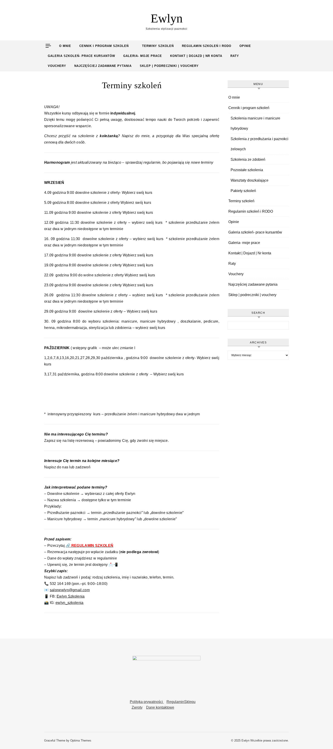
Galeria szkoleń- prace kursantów (81, 56)
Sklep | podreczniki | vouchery (169, 66)
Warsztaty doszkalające (249, 180)
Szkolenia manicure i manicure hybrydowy (255, 123)
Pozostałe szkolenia (247, 170)
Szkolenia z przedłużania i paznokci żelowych (259, 144)
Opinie (245, 46)
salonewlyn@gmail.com (70, 590)
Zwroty (137, 707)
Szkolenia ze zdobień (248, 159)
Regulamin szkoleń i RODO (206, 46)
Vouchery (57, 66)
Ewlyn (167, 18)
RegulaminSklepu (180, 702)
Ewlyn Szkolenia (71, 596)
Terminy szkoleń (158, 46)
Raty (234, 56)
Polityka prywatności (147, 702)
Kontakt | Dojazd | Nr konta (196, 56)
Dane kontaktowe (160, 707)
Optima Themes (80, 740)
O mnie (65, 46)
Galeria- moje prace (142, 56)
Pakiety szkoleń (243, 191)
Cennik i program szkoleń (104, 46)
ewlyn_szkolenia (70, 603)
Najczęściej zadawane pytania (103, 66)
